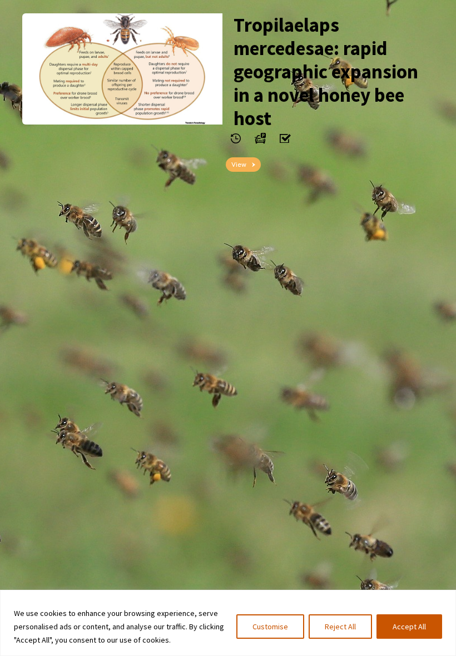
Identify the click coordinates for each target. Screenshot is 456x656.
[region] (228, 623)
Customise (270, 627)
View (238, 164)
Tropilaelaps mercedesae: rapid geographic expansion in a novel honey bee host (326, 72)
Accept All (409, 627)
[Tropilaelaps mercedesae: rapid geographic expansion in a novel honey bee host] (122, 69)
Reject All (340, 627)
